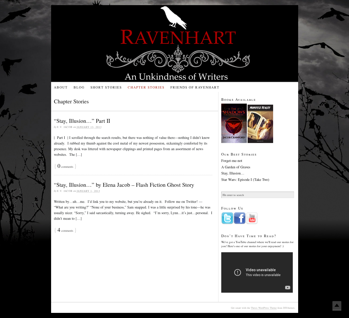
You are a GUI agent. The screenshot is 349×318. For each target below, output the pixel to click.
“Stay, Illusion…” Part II (82, 120)
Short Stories (106, 87)
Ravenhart (179, 43)
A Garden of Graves (235, 167)
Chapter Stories (146, 87)
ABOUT (61, 87)
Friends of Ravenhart (194, 87)
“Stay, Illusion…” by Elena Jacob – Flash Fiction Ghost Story (124, 184)
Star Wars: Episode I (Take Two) (245, 179)
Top (336, 305)
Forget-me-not (231, 160)
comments (65, 167)
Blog (79, 87)
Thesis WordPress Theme (264, 308)
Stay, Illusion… (232, 173)
